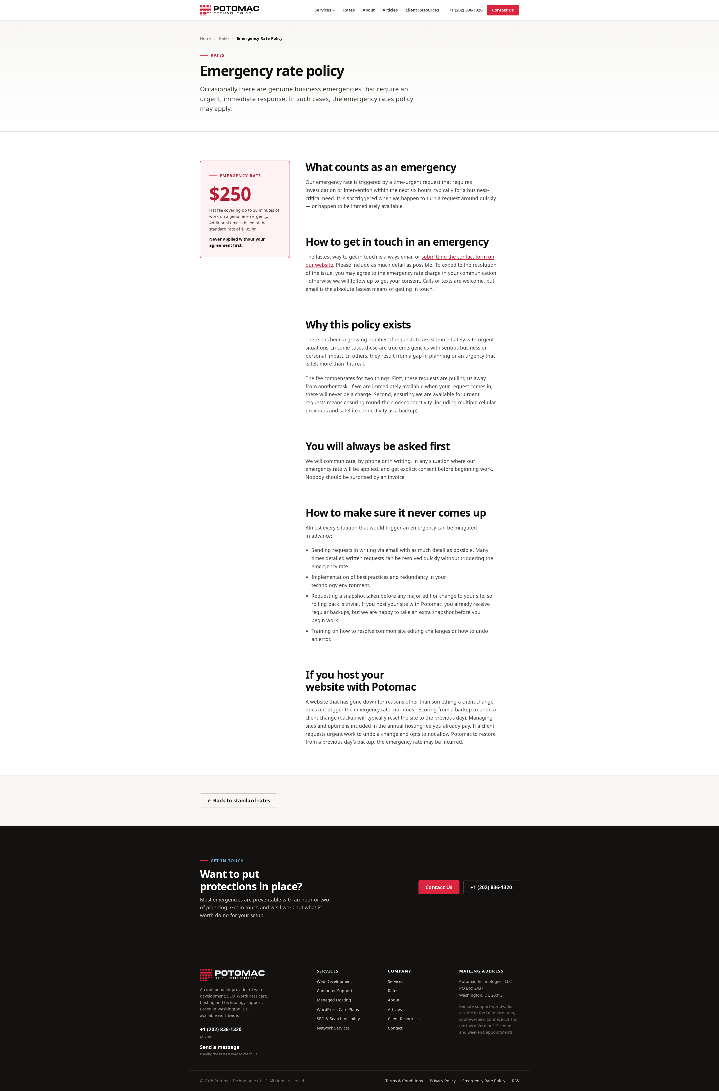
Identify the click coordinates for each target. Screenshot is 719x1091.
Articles (390, 10)
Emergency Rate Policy (483, 1080)
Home (205, 38)
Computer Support (334, 990)
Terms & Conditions (404, 1080)
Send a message (219, 1047)
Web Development (334, 981)
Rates (349, 10)
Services (323, 10)
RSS (515, 1080)
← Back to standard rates (238, 800)
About (369, 10)
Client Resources (422, 10)
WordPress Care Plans (338, 1009)
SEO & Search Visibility (338, 1018)
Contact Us (503, 10)
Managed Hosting (334, 1000)
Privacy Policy (443, 1080)
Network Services (333, 1028)
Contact (395, 1028)
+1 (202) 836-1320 (466, 10)
